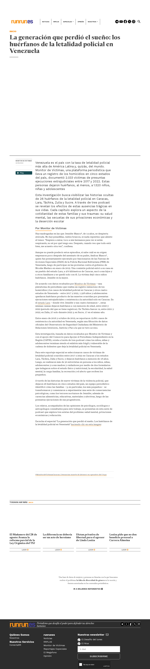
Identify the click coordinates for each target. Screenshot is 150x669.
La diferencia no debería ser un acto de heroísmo (57, 536)
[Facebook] (125, 21)
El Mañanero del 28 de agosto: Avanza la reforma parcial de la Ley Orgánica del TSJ (23, 539)
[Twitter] (129, 21)
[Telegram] (116, 21)
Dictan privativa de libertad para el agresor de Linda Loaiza (90, 537)
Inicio (13, 31)
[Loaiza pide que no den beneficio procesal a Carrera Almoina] (124, 520)
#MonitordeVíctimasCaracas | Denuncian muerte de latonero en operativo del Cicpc (71, 475)
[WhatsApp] (21, 168)
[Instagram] (133, 21)
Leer (24, 550)
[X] (29, 168)
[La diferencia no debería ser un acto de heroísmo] (58, 520)
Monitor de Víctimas (24, 161)
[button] (138, 21)
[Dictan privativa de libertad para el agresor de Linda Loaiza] (91, 520)
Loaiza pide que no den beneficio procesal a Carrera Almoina (123, 537)
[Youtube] (121, 21)
